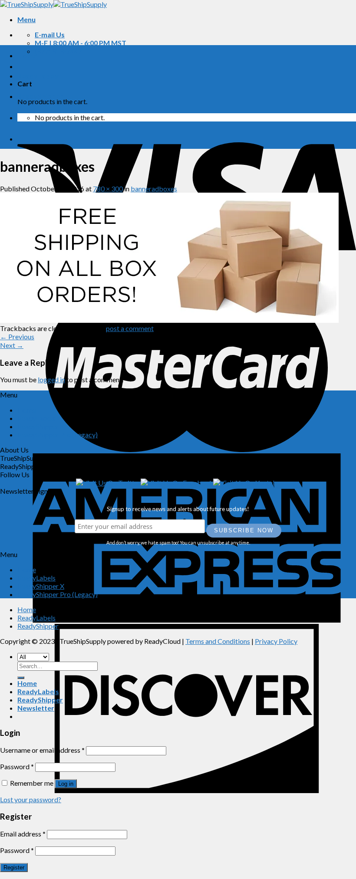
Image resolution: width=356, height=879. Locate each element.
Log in (65, 784)
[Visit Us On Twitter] (108, 483)
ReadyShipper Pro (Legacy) (57, 434)
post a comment (130, 328)
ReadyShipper (40, 96)
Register (13, 867)
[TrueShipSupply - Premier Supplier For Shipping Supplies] (53, 4)
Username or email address (42, 750)
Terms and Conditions (217, 641)
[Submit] (20, 677)
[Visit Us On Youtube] (246, 483)
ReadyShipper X (40, 426)
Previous (17, 336)
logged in (51, 379)
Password (17, 766)
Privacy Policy (276, 641)
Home (27, 55)
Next (11, 345)
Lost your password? (30, 799)
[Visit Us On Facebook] (177, 483)
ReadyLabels (38, 76)
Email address (23, 834)
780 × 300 (108, 188)
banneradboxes (154, 188)
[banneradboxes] (169, 320)
